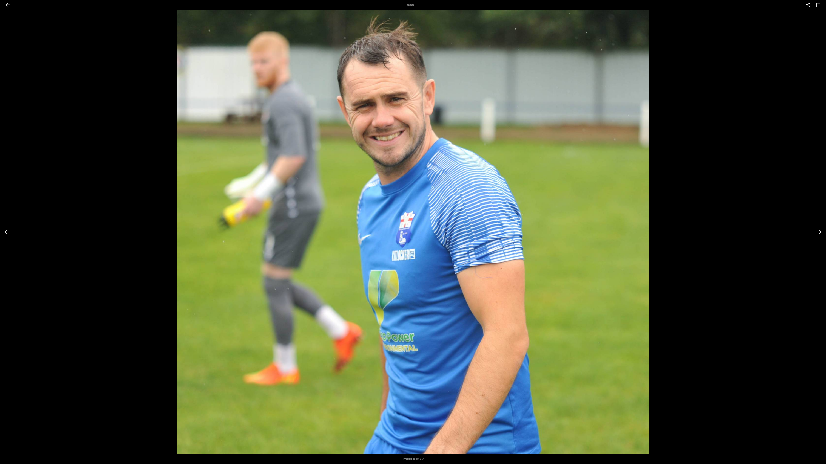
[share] (808, 5)
